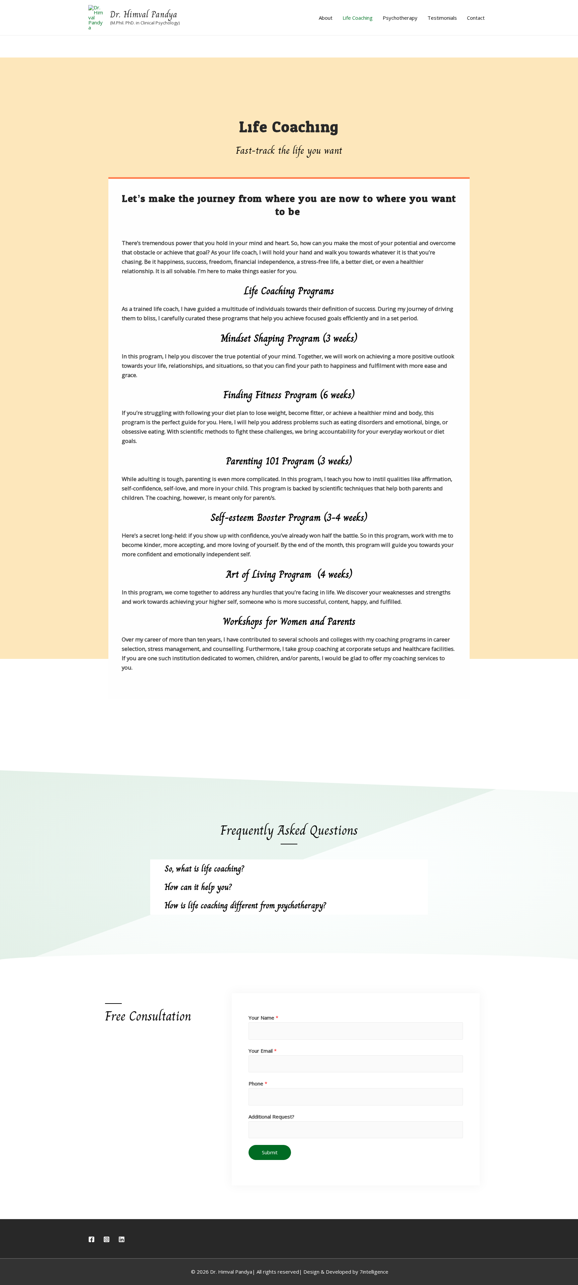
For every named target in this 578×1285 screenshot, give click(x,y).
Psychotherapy (400, 17)
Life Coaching (358, 17)
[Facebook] (91, 1239)
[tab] (289, 868)
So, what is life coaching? (204, 868)
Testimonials (442, 17)
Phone (258, 1083)
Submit (270, 1152)
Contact (476, 17)
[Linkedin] (121, 1239)
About (325, 17)
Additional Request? (271, 1116)
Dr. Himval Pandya (143, 14)
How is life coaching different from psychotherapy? (245, 905)
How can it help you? (198, 887)
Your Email (263, 1050)
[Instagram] (106, 1239)
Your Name (263, 1017)
